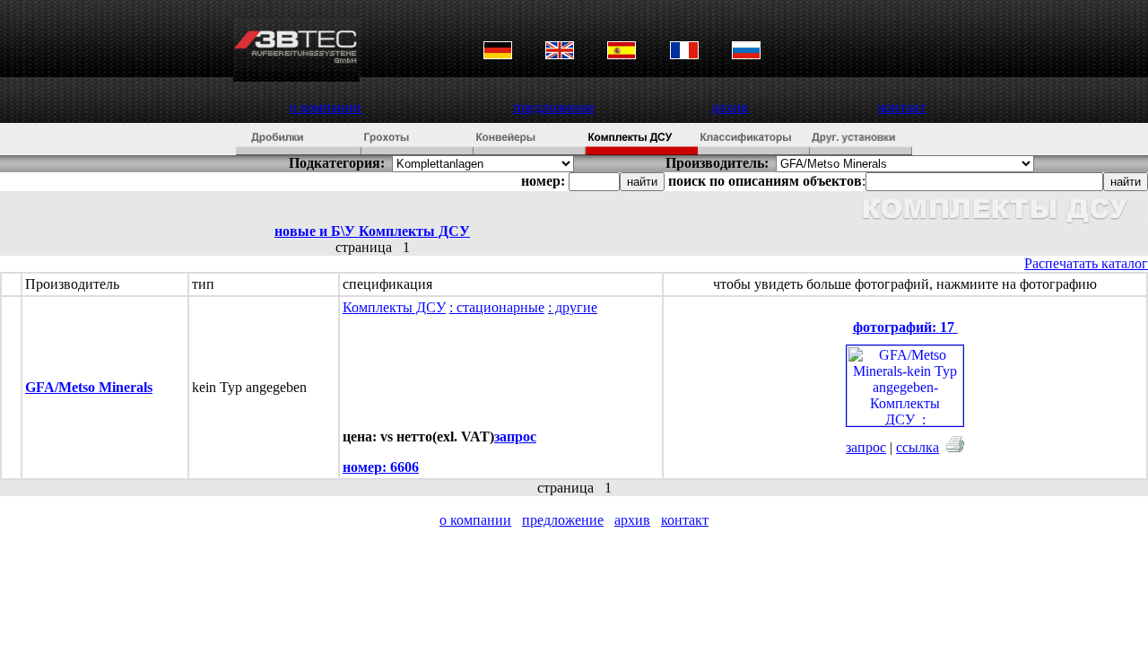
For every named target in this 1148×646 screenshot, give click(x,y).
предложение (554, 107)
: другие (572, 307)
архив (730, 107)
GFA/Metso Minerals (88, 387)
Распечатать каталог (1086, 263)
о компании (325, 107)
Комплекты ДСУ (394, 307)
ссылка (917, 447)
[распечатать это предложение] (955, 444)
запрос (866, 447)
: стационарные (496, 307)
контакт (902, 107)
